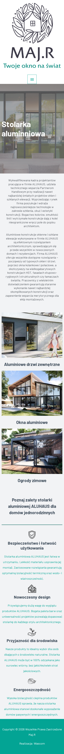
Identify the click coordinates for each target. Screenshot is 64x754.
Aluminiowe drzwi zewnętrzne (32, 364)
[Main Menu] (32, 79)
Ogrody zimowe (32, 480)
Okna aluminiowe (32, 422)
